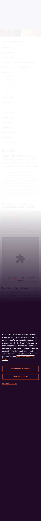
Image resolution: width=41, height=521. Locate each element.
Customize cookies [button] (9, 383)
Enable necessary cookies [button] (20, 369)
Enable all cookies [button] (20, 377)
